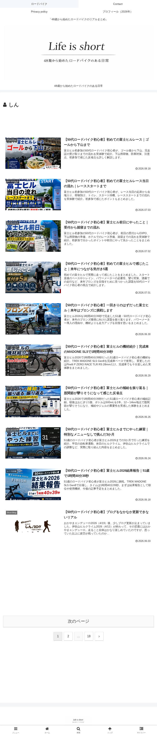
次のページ (78, 621)
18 (89, 636)
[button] (145, 578)
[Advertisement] (78, 119)
